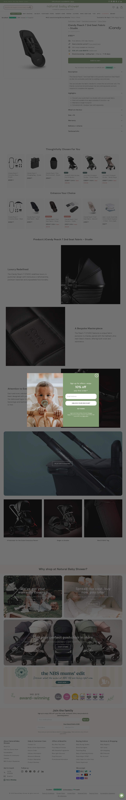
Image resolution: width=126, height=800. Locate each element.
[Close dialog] (96, 375)
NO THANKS (81, 409)
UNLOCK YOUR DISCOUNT (81, 403)
